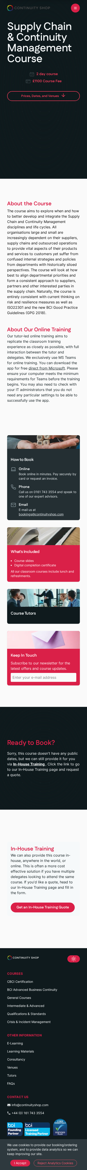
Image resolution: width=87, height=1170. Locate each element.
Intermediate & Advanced (25, 1006)
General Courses (19, 998)
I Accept (20, 1163)
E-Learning (15, 1043)
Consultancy (16, 1059)
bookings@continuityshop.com (41, 514)
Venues (12, 1067)
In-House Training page (37, 887)
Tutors (11, 1075)
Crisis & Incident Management (29, 1022)
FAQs (11, 1083)
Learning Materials (20, 1051)
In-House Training (29, 764)
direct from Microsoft (47, 368)
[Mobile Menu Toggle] (75, 8)
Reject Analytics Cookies (55, 1163)
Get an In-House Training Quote (43, 907)
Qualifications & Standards (26, 1014)
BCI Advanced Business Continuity (32, 989)
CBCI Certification (20, 981)
